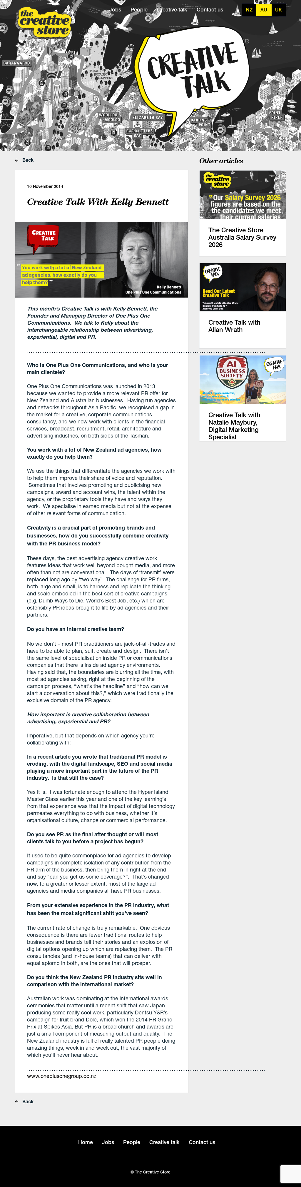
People (139, 9)
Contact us (210, 9)
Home (85, 1142)
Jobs (115, 9)
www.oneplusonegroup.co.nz (61, 1076)
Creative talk (172, 9)
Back (27, 160)
